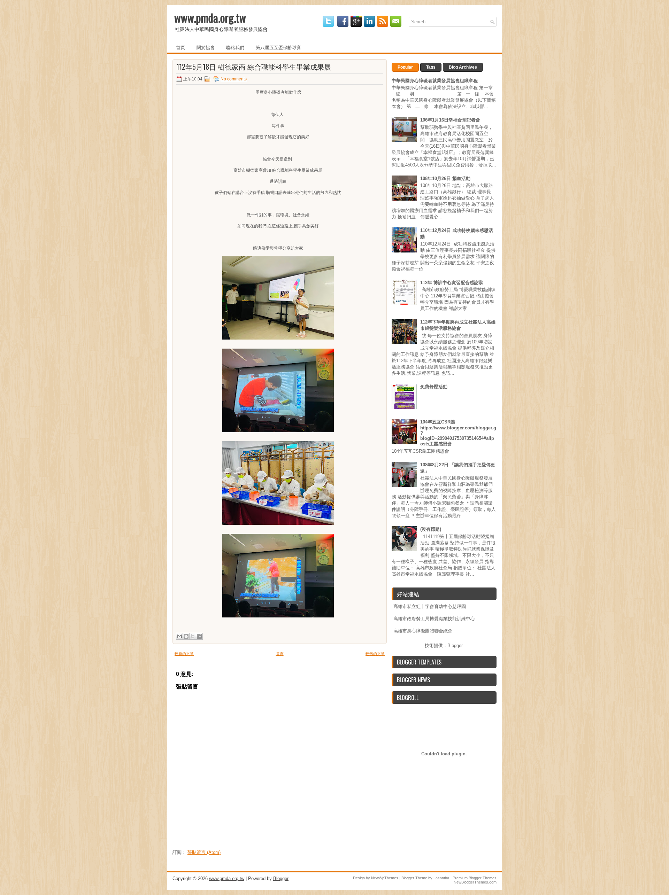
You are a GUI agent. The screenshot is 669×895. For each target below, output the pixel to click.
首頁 (180, 47)
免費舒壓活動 (433, 386)
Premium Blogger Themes (475, 878)
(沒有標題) (430, 529)
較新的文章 (184, 654)
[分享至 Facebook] (199, 636)
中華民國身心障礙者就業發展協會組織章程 (435, 80)
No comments (234, 79)
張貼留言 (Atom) (204, 852)
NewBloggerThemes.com (475, 882)
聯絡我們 (235, 47)
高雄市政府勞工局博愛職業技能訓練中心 (434, 618)
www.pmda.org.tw (210, 17)
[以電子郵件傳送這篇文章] (179, 636)
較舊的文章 (375, 654)
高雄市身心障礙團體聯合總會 (422, 630)
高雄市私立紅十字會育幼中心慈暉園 (429, 606)
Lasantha (441, 878)
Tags (431, 67)
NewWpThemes (384, 878)
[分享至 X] (192, 636)
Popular (405, 67)
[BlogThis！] (186, 636)
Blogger (454, 645)
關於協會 (206, 47)
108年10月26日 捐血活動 (445, 178)
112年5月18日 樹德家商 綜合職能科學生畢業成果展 (253, 66)
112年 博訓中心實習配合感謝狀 (451, 282)
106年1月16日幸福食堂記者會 (450, 120)
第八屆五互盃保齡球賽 (278, 47)
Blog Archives (463, 67)
